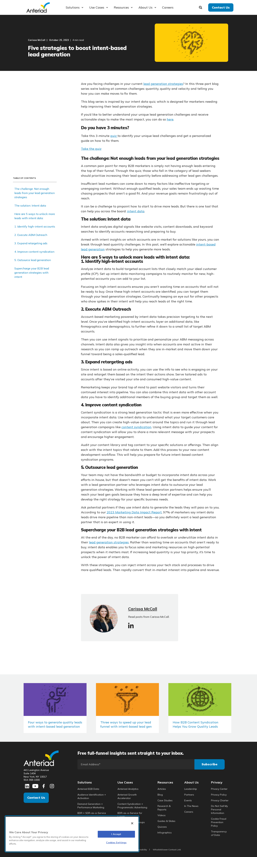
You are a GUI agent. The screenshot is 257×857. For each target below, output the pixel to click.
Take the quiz (91, 149)
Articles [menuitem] (162, 788)
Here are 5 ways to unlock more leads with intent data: (34, 216)
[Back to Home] (38, 7)
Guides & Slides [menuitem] (166, 821)
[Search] (201, 7)
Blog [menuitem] (160, 794)
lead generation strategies (163, 84)
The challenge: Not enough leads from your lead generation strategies (34, 193)
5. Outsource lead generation (32, 260)
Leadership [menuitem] (190, 788)
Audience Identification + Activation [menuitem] (91, 796)
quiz (113, 136)
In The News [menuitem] (191, 806)
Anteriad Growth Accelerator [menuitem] (127, 796)
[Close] (132, 823)
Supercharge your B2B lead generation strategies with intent (31, 273)
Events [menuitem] (188, 800)
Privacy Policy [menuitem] (219, 794)
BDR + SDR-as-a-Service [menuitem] (91, 813)
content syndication (136, 427)
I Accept (116, 834)
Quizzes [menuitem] (162, 826)
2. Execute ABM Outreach (30, 235)
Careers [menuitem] (188, 811)
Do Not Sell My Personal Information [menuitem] (219, 809)
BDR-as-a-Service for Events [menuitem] (129, 814)
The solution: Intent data (30, 205)
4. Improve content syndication (34, 251)
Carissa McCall (36, 40)
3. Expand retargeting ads (30, 243)
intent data (135, 211)
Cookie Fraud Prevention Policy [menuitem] (218, 822)
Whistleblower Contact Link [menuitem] (167, 850)
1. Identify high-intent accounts (34, 226)
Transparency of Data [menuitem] (219, 833)
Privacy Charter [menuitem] (220, 800)
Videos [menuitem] (162, 815)
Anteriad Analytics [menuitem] (127, 788)
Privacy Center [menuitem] (219, 788)
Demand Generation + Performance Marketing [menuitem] (90, 805)
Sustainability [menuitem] (140, 850)
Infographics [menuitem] (165, 832)
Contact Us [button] (221, 7)
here (170, 119)
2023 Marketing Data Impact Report (134, 512)
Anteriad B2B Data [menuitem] (88, 788)
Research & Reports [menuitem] (164, 807)
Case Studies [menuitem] (165, 800)
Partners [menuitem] (189, 794)
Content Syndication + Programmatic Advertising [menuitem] (132, 805)
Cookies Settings (116, 842)
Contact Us (36, 798)
